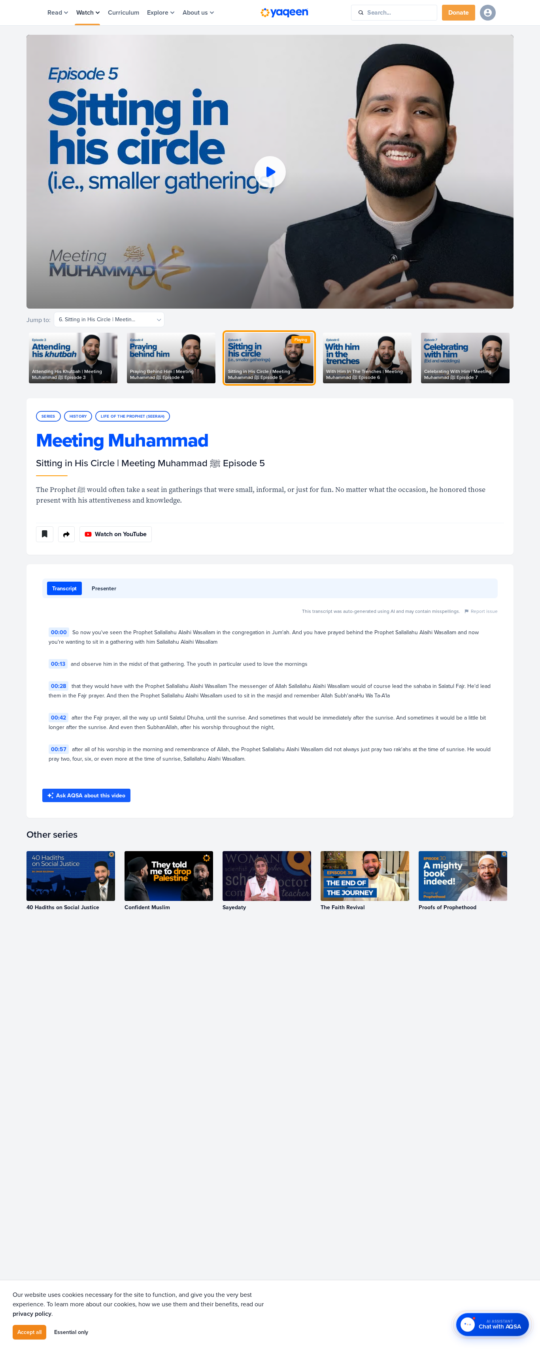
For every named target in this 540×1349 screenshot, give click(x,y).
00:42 (58, 718)
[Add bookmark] (44, 534)
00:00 (59, 632)
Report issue (484, 611)
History (78, 416)
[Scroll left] (26, 358)
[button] (270, 172)
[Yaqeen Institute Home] (284, 12)
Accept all (29, 1332)
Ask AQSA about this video (90, 795)
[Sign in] (488, 13)
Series (48, 416)
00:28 (58, 686)
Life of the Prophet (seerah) (132, 416)
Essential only (71, 1332)
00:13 (58, 664)
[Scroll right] (513, 358)
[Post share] (66, 534)
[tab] (64, 588)
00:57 (58, 749)
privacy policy (32, 1313)
